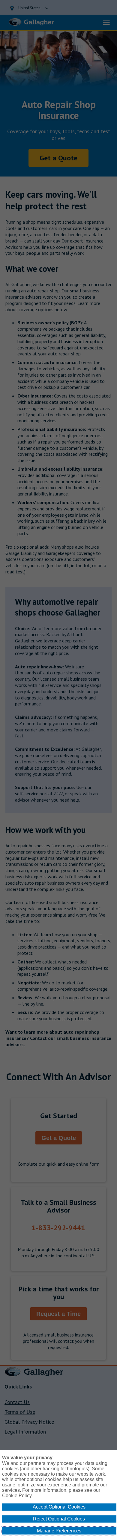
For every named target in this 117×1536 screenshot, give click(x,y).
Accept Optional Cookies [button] (59, 1506)
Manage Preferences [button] (59, 1530)
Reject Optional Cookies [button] (59, 1518)
